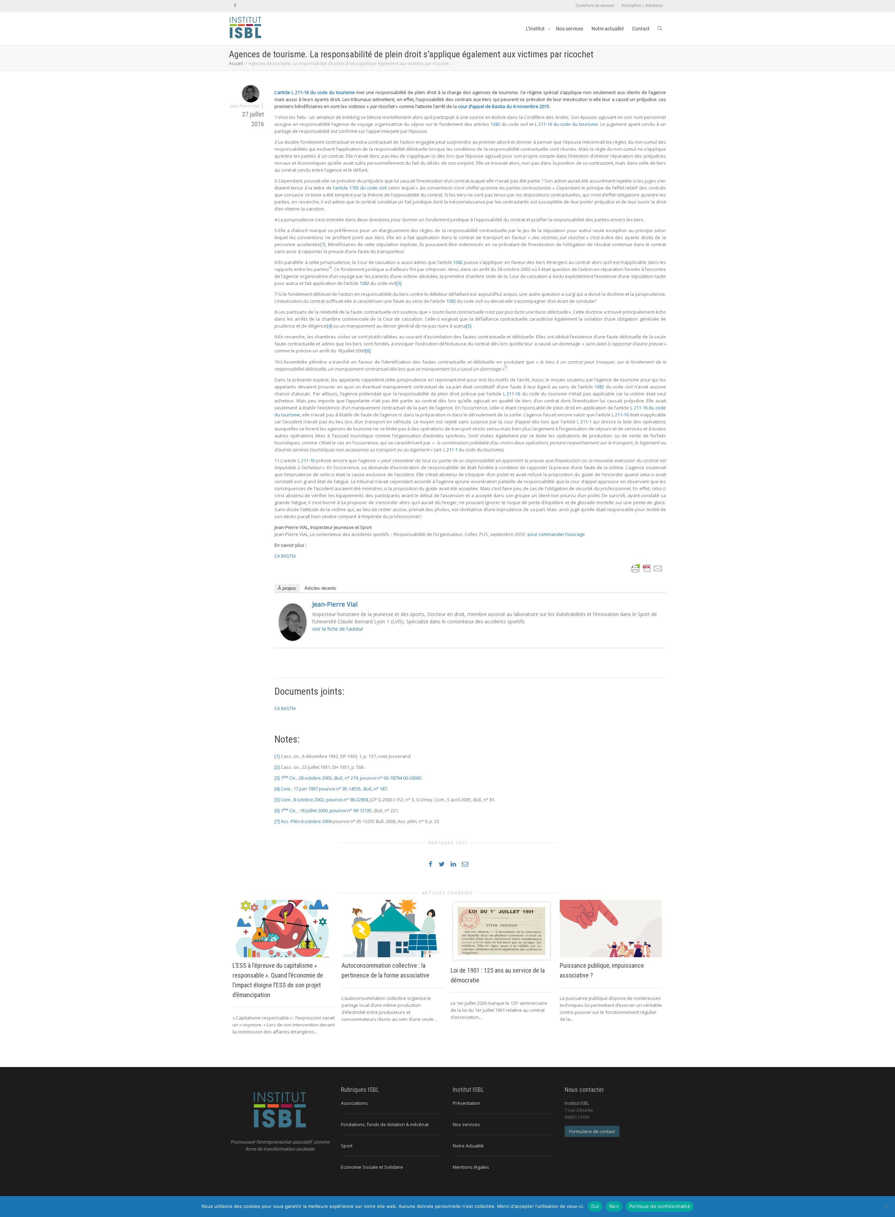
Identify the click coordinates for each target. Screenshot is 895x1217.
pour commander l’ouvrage (556, 534)
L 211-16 (511, 394)
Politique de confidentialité (659, 1206)
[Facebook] (235, 6)
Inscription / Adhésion (642, 5)
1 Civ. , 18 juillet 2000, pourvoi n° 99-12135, (327, 810)
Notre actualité (608, 28)
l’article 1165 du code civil (360, 188)
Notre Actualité (468, 1146)
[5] (468, 326)
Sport (346, 1146)
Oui (595, 1206)
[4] (329, 326)
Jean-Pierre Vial (335, 604)
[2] (277, 767)
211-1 (586, 421)
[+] (283, 928)
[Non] (886, 1206)
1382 (495, 124)
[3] (398, 283)
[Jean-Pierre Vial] (293, 621)
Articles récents (320, 588)
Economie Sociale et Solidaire (372, 1167)
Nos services (569, 28)
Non (614, 1206)
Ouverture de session (595, 5)
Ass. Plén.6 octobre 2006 (306, 821)
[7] (277, 821)
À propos (287, 588)
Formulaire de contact (592, 1131)
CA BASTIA (285, 556)
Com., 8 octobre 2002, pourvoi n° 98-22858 (324, 799)
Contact (641, 28)
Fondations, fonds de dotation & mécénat (385, 1124)
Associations (354, 1103)
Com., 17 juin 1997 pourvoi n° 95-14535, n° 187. (334, 789)
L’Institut (536, 28)
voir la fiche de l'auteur (337, 628)
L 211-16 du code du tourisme (566, 124)
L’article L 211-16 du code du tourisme (314, 92)
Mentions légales (471, 1167)
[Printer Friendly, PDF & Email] (647, 568)
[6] (368, 351)
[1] (322, 244)
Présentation (466, 1103)
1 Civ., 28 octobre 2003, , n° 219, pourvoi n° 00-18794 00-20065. (352, 778)
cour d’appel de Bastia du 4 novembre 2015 (503, 106)
